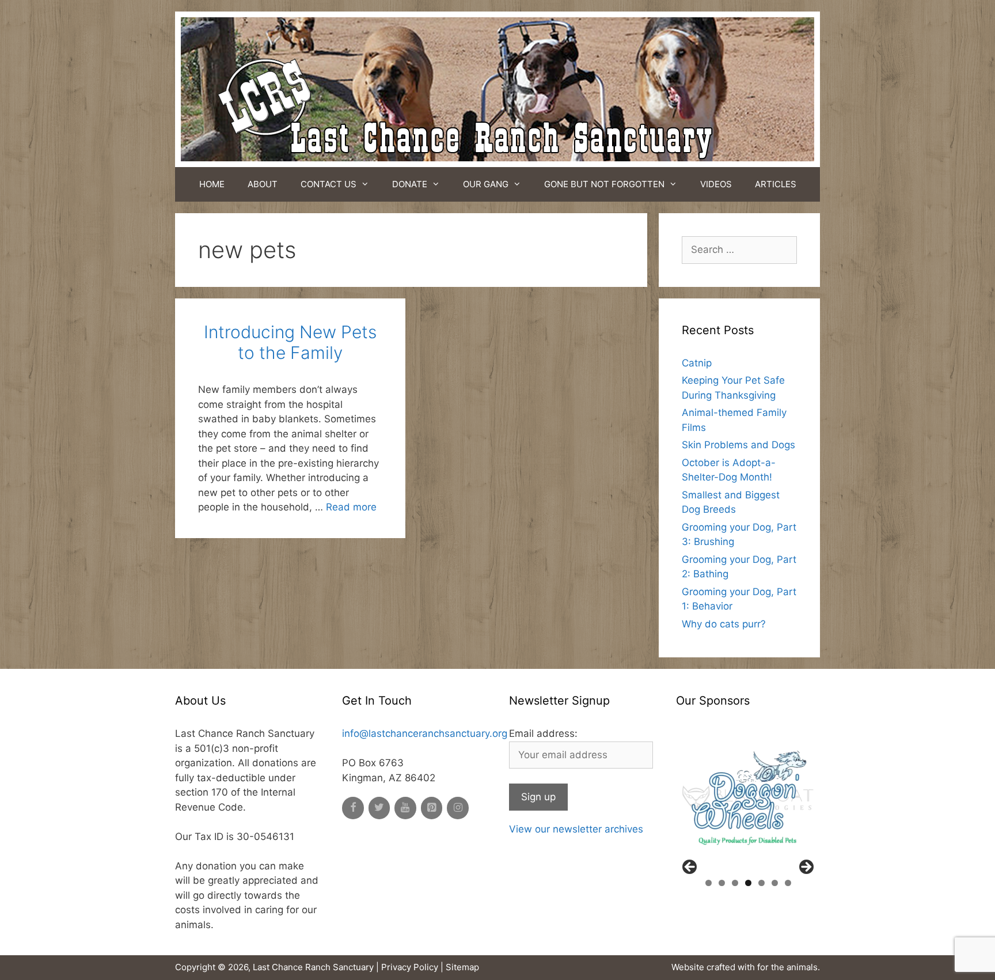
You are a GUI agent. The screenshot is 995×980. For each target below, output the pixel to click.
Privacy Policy (409, 967)
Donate (409, 184)
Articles (775, 184)
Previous (690, 867)
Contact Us (328, 184)
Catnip (697, 363)
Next (805, 867)
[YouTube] (405, 808)
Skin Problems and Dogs (738, 445)
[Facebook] (353, 808)
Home (212, 184)
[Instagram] (458, 808)
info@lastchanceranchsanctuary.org (424, 733)
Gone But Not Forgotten (604, 184)
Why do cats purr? (724, 624)
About (263, 184)
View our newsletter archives (576, 829)
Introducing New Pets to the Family (290, 342)
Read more (351, 507)
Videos (716, 184)
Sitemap (462, 967)
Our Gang (485, 184)
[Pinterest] (432, 808)
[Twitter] (379, 808)
